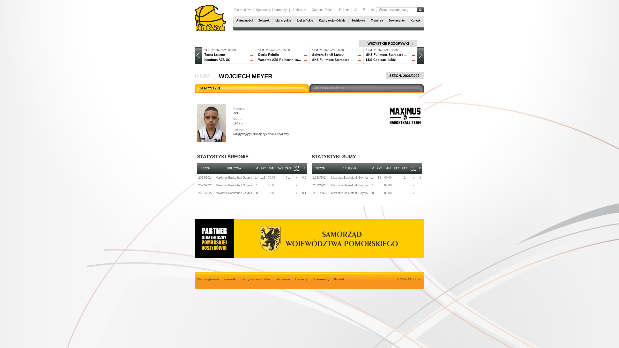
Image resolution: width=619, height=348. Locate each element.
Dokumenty (397, 20)
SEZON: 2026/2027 (404, 76)
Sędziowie (358, 20)
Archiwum (299, 10)
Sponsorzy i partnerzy (271, 10)
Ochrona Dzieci (322, 10)
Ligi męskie (283, 20)
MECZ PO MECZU (328, 88)
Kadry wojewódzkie (332, 20)
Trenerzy (377, 20)
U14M (202, 76)
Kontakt (416, 20)
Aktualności (244, 20)
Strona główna (208, 279)
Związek (264, 20)
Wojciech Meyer (245, 76)
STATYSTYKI (209, 88)
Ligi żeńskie (305, 20)
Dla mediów (242, 10)
